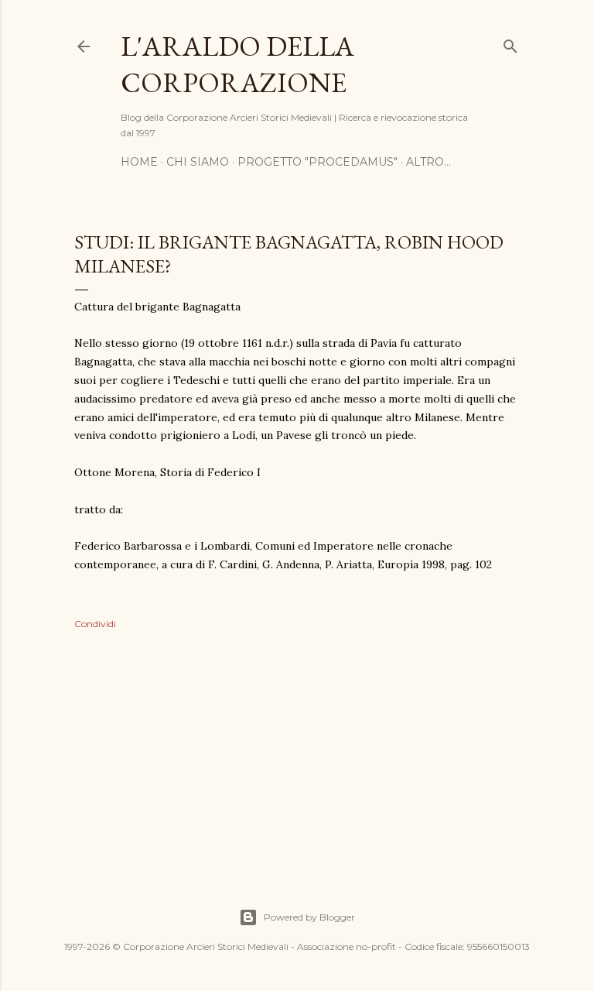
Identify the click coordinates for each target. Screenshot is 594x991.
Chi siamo (197, 162)
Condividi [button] (95, 623)
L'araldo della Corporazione (237, 64)
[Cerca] (510, 43)
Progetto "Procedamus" (317, 162)
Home (139, 162)
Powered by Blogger (309, 917)
